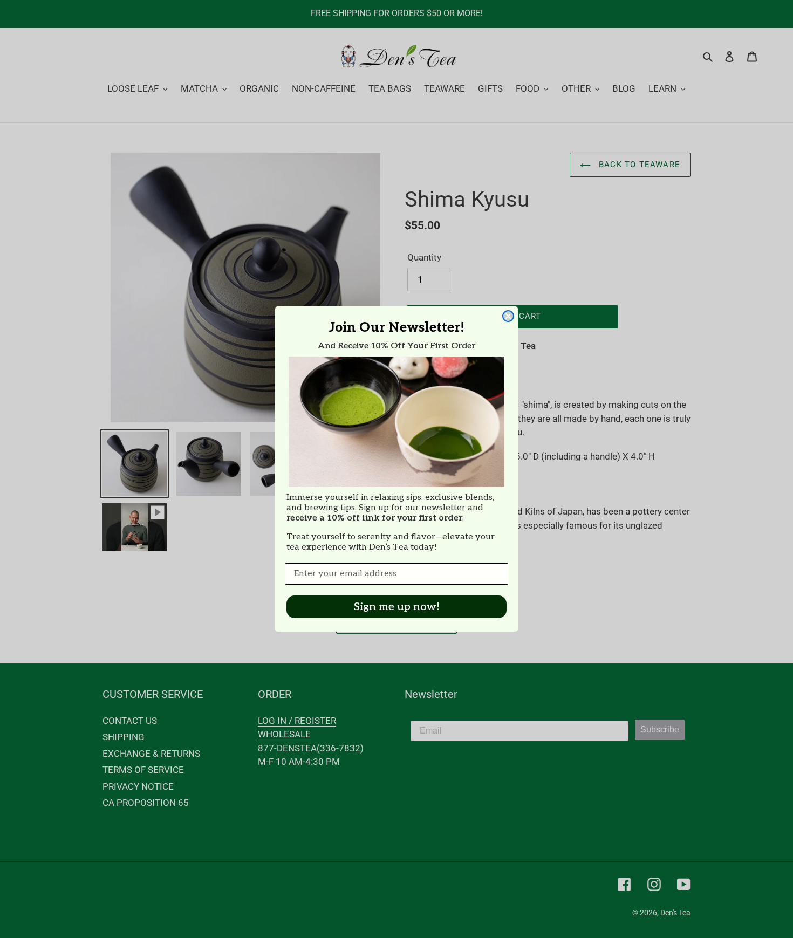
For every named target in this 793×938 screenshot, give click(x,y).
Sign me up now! (397, 606)
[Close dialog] (508, 316)
